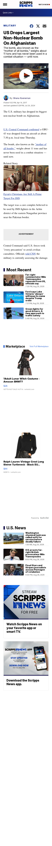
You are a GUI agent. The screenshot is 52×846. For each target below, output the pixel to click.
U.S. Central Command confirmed (21, 129)
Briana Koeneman (21, 98)
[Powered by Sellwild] (44, 518)
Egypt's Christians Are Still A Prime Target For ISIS (22, 196)
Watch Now (44, 4)
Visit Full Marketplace (39, 346)
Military (9, 25)
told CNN (30, 253)
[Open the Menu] (5, 4)
